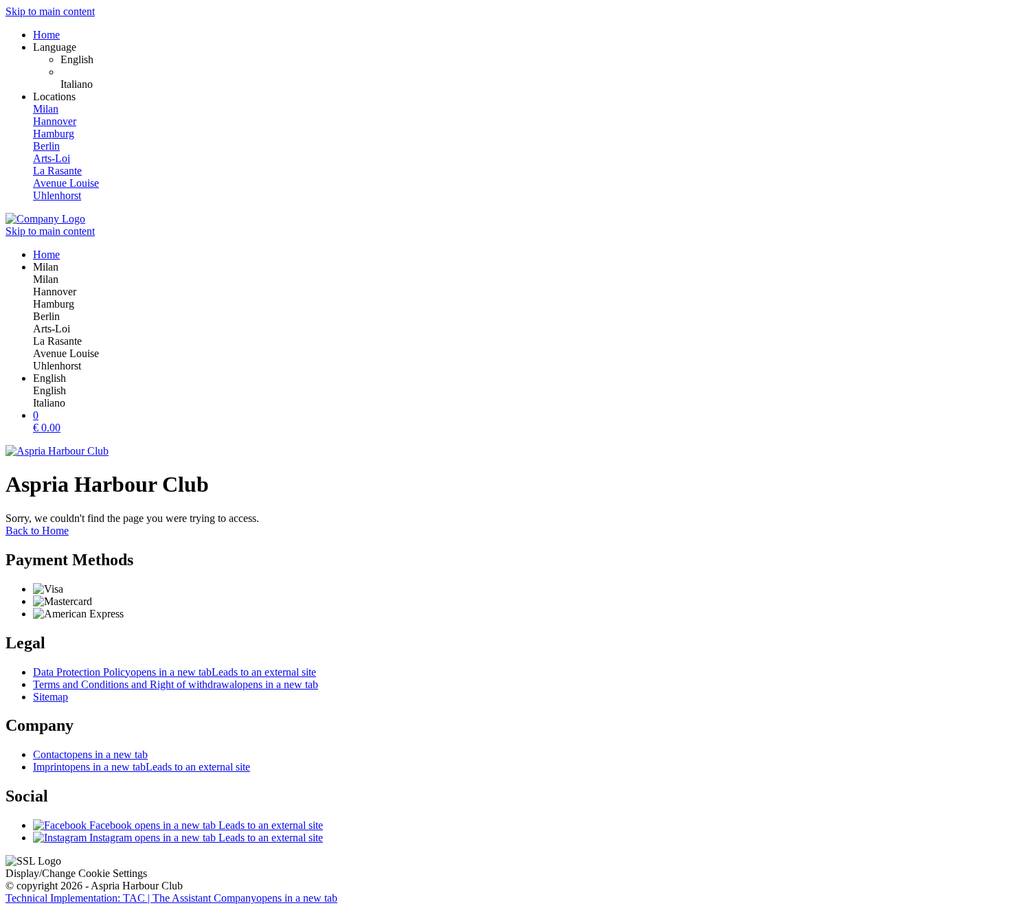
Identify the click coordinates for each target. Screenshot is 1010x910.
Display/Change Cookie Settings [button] (76, 873)
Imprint (141, 767)
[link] (532, 60)
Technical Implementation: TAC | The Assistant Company (171, 898)
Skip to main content (50, 11)
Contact (90, 754)
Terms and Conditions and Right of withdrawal (175, 684)
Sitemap (50, 697)
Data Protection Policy (174, 672)
